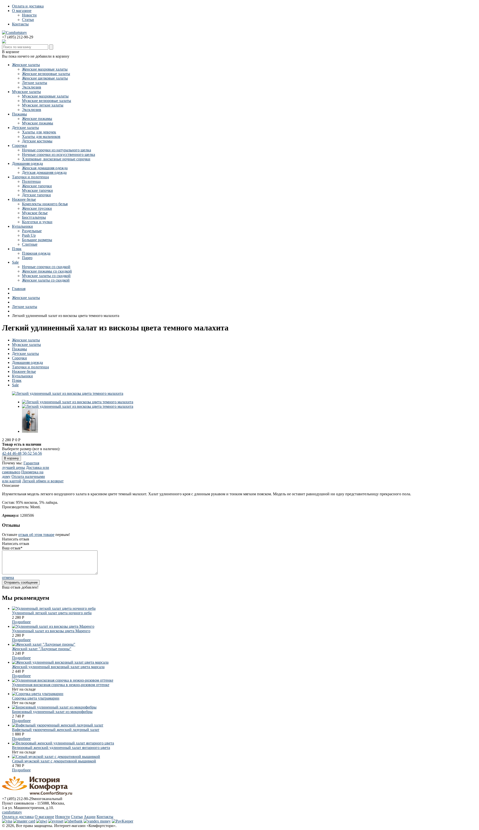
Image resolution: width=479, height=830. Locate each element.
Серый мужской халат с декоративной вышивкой (54, 761)
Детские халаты (25, 127)
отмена (8, 577)
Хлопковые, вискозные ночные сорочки (56, 159)
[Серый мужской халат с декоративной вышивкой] (56, 756)
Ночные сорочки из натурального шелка (56, 150)
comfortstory (12, 812)
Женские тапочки (37, 186)
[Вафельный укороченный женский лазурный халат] (57, 725)
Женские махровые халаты (45, 69)
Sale (15, 262)
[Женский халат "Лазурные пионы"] (43, 644)
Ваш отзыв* (12, 548)
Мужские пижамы (37, 123)
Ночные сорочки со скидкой (46, 267)
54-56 (37, 453)
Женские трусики (37, 208)
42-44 (7, 453)
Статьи (28, 19)
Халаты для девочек (39, 132)
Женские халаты (26, 65)
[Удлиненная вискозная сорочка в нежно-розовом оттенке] (62, 680)
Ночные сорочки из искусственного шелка (58, 154)
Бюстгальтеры (34, 217)
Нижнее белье (24, 199)
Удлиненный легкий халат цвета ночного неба (52, 613)
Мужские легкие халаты (42, 105)
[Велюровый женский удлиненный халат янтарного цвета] (63, 743)
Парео (27, 258)
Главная (18, 289)
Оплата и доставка (28, 6)
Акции (90, 817)
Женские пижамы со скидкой (47, 271)
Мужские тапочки (37, 190)
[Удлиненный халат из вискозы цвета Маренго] (53, 626)
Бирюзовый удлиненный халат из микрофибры (52, 712)
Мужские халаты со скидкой (46, 276)
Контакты (20, 24)
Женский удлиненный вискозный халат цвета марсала (58, 667)
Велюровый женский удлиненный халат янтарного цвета (61, 747)
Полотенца (31, 181)
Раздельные (32, 231)
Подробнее (21, 622)
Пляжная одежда (36, 253)
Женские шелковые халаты (45, 78)
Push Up (29, 235)
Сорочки (19, 145)
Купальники (22, 226)
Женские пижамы (37, 118)
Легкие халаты (34, 83)
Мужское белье (35, 213)
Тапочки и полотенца (30, 177)
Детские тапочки (36, 195)
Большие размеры (37, 240)
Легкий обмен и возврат (43, 481)
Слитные (29, 244)
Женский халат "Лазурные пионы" (41, 649)
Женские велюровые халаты (46, 74)
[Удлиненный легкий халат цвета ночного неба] (54, 608)
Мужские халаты (26, 92)
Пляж (16, 249)
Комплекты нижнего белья (45, 204)
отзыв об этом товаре (36, 534)
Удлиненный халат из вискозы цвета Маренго (51, 631)
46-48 (17, 453)
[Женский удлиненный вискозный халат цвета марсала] (60, 662)
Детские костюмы (37, 141)
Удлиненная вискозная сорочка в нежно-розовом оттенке (60, 685)
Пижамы (19, 114)
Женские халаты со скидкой (46, 280)
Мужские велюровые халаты (46, 101)
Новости (29, 15)
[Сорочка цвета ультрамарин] (37, 694)
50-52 (27, 453)
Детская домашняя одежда (44, 172)
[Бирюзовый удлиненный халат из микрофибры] (54, 707)
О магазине (21, 10)
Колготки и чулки (37, 222)
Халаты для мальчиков (41, 136)
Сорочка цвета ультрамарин (35, 698)
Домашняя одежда (27, 163)
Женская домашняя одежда (45, 168)
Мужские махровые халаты (45, 96)
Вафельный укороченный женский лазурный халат (55, 729)
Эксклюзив (31, 87)
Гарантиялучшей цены (20, 465)
